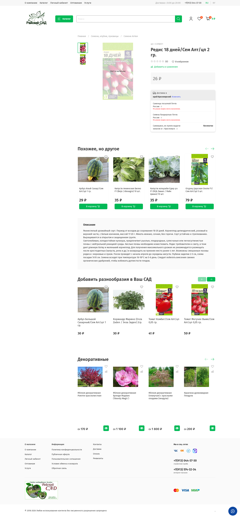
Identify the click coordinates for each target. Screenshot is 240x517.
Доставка (97, 449)
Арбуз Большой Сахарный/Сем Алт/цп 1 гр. (92, 322)
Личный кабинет (59, 3)
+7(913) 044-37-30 (193, 3)
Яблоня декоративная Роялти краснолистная (89, 394)
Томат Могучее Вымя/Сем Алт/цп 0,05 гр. (199, 321)
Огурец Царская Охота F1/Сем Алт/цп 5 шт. (199, 190)
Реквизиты (98, 458)
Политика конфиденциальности (67, 450)
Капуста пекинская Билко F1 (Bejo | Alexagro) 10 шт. (128, 190)
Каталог (44, 3)
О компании (31, 3)
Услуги (87, 3)
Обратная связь (59, 468)
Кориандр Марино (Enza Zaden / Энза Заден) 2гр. (127, 321)
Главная (82, 36)
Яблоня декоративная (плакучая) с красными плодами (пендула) (161, 396)
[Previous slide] (95, 71)
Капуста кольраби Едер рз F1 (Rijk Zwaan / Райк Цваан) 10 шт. (164, 191)
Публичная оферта (61, 454)
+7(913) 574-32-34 (185, 469)
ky (214, 3)
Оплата (96, 454)
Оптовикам (76, 3)
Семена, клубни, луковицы (105, 36)
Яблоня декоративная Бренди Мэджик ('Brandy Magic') (124, 396)
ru (207, 3)
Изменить (176, 97)
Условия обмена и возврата (65, 464)
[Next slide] (141, 71)
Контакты (97, 444)
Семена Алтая (131, 36)
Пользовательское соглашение (66, 459)
